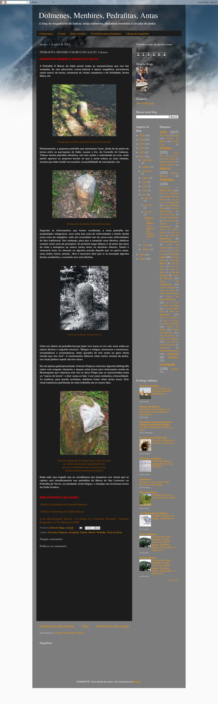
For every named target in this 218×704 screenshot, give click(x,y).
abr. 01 (148, 212)
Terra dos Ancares (168, 345)
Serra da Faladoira (169, 193)
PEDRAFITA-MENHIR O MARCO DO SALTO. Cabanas (149, 228)
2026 (142, 135)
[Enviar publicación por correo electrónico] (80, 528)
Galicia (83, 532)
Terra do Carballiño (169, 318)
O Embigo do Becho (150, 458)
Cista (175, 135)
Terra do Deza (170, 323)
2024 (142, 144)
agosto (146, 178)
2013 (142, 254)
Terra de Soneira (169, 293)
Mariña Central (169, 159)
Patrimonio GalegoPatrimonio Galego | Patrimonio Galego (155, 423)
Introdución (174, 156)
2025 (142, 139)
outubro (146, 167)
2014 (142, 156)
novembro (147, 160)
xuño (145, 186)
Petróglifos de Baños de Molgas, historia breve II (163, 517)
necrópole (167, 364)
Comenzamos (46, 33)
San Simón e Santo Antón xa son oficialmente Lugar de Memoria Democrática (154, 412)
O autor (61, 33)
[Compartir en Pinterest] (98, 528)
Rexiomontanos (148, 492)
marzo (145, 245)
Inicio (85, 626)
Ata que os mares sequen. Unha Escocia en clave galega (154, 483)
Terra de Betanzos (169, 241)
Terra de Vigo (170, 305)
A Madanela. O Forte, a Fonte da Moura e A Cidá (163, 496)
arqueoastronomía (169, 351)
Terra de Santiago (168, 287)
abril (144, 195)
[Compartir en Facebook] (95, 528)
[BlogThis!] (89, 528)
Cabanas (62, 532)
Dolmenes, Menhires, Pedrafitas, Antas (98, 15)
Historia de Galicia (149, 407)
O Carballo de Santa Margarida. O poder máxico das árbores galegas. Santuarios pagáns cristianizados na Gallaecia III (163, 543)
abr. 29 (148, 198)
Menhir (91, 532)
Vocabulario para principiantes (106, 33)
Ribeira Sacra (167, 190)
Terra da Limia (169, 221)
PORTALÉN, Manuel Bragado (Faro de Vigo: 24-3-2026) (162, 464)
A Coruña (52, 532)
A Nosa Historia (147, 534)
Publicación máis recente (57, 626)
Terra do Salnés (169, 339)
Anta (163, 132)
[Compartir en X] (92, 528)
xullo (144, 182)
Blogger (137, 682)
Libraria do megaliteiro (137, 33)
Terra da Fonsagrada (169, 217)
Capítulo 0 (145, 479)
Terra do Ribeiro (167, 336)
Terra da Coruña (167, 214)
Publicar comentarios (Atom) (69, 633)
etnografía (74, 532)
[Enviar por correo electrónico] (86, 528)
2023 (142, 148)
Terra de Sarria (167, 290)
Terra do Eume (114, 532)
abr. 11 (148, 205)
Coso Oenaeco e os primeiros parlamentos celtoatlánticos (162, 391)
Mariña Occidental (168, 162)
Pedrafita (101, 532)
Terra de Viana (171, 303)
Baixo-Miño (165, 135)
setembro (147, 171)
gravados (173, 357)
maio (145, 190)
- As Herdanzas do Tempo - (154, 513)
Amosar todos (173, 580)
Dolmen (166, 148)
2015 (142, 152)
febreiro (146, 249)
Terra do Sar (170, 342)
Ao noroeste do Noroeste (153, 437)
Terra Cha (173, 202)
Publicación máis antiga (112, 626)
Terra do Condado (170, 321)
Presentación (165, 187)
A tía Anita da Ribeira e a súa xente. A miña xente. (163, 441)
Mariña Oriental (167, 165)
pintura (174, 369)
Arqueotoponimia (148, 386)
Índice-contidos (78, 33)
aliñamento (164, 348)
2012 (142, 259)
